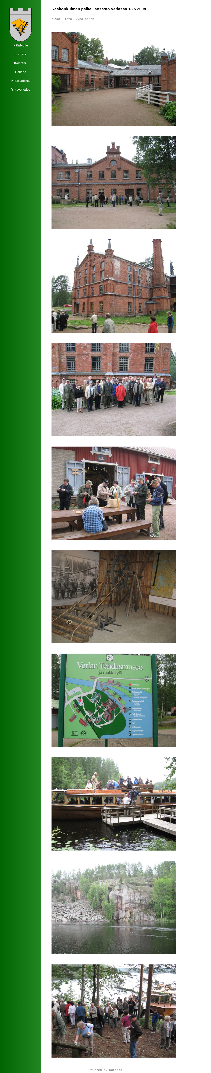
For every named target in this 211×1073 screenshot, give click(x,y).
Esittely (20, 54)
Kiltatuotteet (20, 80)
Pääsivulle (20, 45)
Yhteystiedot (20, 89)
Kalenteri (20, 63)
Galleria (20, 72)
